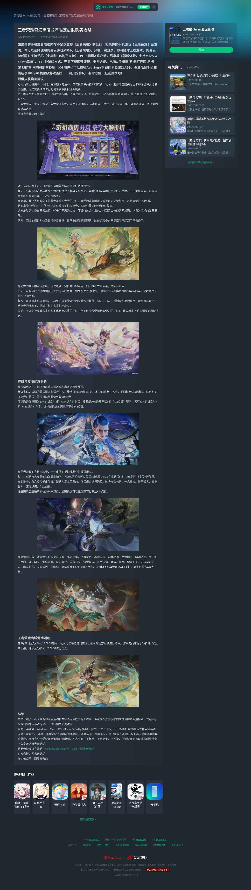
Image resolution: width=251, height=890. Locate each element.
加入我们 (172, 865)
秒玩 (201, 49)
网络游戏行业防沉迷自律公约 (127, 870)
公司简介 (79, 865)
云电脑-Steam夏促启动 (27, 15)
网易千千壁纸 (103, 845)
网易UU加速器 (122, 845)
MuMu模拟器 (141, 845)
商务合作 (162, 865)
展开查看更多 (87, 819)
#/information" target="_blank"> (62, 748)
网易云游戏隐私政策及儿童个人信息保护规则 (115, 865)
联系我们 (152, 865)
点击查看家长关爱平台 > (158, 870)
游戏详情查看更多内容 (200, 162)
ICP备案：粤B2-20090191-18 (125, 875)
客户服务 (89, 865)
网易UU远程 (177, 845)
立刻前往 (144, 7)
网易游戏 (87, 845)
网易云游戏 (87, 748)
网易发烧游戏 (159, 845)
